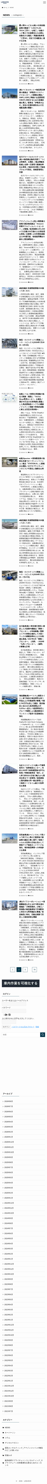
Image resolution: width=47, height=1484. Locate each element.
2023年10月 (9, 1274)
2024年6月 (8, 1233)
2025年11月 (9, 1147)
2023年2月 (8, 1315)
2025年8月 (8, 1162)
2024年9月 (8, 1218)
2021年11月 (9, 1391)
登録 (37, 1027)
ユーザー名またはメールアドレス (15, 1000)
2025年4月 (8, 1183)
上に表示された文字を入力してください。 (18, 1018)
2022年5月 (8, 1360)
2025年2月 (8, 1193)
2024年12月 (9, 1203)
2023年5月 (8, 1300)
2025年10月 (9, 1152)
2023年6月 (8, 1294)
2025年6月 (8, 1172)
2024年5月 (8, 1239)
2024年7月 (8, 1228)
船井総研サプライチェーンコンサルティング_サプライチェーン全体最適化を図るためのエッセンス (24, 1462)
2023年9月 (8, 1279)
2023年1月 (8, 1320)
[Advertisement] (23, 1064)
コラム (7, 1438)
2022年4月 (8, 1366)
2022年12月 (9, 1325)
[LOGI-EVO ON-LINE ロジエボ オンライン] (5, 2)
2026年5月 (8, 1117)
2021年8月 (8, 1406)
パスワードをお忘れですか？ (23, 1027)
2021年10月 (9, 1396)
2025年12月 (9, 1142)
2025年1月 (8, 1198)
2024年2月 (8, 1254)
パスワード (6, 1008)
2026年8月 (8, 1101)
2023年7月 (8, 1289)
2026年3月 (8, 1127)
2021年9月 (8, 1401)
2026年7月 (8, 1106)
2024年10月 (9, 1213)
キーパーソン (10, 1433)
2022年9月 (8, 1340)
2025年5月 (8, 1178)
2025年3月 (8, 1188)
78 (34, 970)
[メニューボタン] (44, 2)
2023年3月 (8, 1310)
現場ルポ (8, 1455)
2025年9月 (8, 1157)
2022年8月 (8, 1345)
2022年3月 (8, 1371)
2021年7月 (8, 1411)
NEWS (7, 1428)
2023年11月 (9, 1269)
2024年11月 (9, 1208)
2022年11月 (9, 1330)
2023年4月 (8, 1305)
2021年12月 (9, 1386)
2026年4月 (8, 1122)
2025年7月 (8, 1167)
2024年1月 (8, 1259)
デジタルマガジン (12, 1443)
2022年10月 (9, 1335)
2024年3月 (8, 1249)
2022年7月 (8, 1350)
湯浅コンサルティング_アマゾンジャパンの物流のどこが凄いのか (24, 1449)
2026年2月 (8, 1132)
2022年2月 (8, 1376)
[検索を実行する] (42, 1034)
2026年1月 (8, 1137)
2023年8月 (8, 1284)
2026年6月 (8, 1112)
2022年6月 (8, 1355)
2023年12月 (9, 1264)
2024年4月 (8, 1244)
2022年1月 (8, 1381)
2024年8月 (8, 1223)
